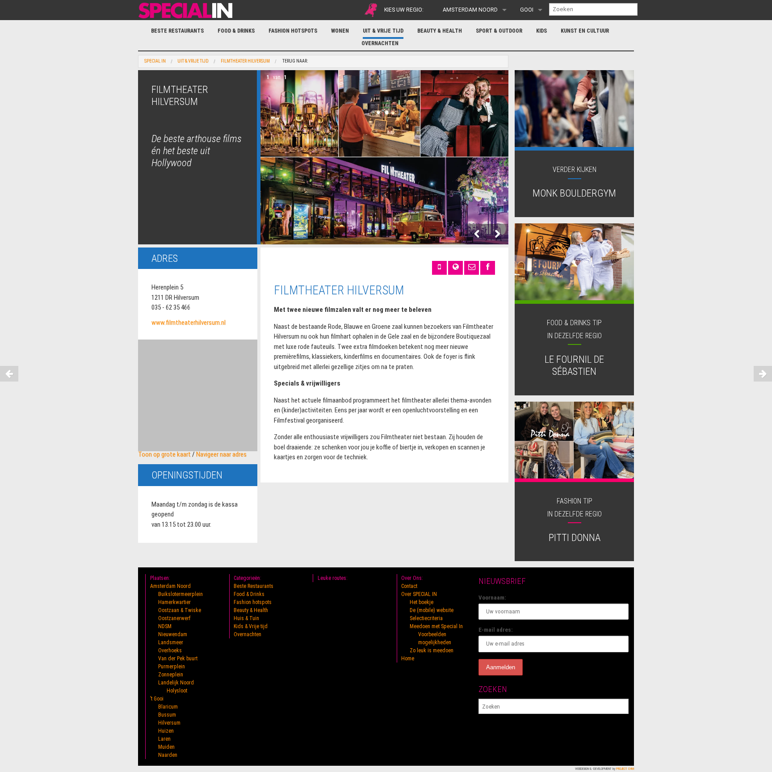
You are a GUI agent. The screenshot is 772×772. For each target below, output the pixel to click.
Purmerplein (171, 666)
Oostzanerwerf (174, 618)
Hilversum (169, 723)
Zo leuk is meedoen (431, 650)
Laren (164, 739)
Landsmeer (170, 642)
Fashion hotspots (293, 31)
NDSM (165, 626)
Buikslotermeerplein (180, 594)
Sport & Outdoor (499, 31)
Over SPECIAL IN (419, 594)
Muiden (166, 747)
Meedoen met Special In (436, 626)
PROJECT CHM (625, 769)
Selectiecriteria (426, 618)
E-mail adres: (495, 629)
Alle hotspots (371, 10)
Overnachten (380, 43)
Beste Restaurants (177, 31)
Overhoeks (170, 650)
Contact (409, 586)
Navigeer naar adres (221, 454)
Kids (541, 31)
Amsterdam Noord (470, 10)
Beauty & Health (439, 31)
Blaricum (168, 707)
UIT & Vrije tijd (383, 31)
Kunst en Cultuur (585, 31)
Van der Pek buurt (177, 658)
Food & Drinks (236, 31)
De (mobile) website (431, 610)
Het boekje (421, 602)
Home (407, 658)
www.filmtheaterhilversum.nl (188, 323)
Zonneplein (170, 674)
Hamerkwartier (174, 602)
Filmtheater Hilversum (245, 61)
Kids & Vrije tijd (251, 626)
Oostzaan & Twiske (179, 610)
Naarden (167, 755)
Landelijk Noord (176, 683)
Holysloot (177, 691)
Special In (155, 61)
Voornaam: (492, 597)
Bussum (167, 715)
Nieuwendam (172, 634)
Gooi (526, 10)
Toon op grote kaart (164, 454)
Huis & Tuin (246, 618)
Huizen (166, 731)
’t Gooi (157, 699)
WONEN (340, 31)
